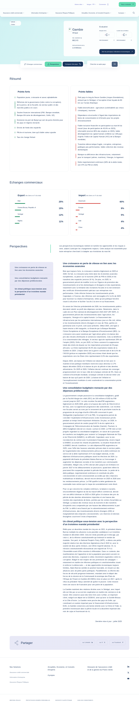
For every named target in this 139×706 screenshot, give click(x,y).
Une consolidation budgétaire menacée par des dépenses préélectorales (31, 279)
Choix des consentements (85, 700)
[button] (13, 13)
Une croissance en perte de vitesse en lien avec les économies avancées (31, 268)
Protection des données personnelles (38, 700)
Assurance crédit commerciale (19, 672)
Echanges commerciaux (34, 64)
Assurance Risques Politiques (19, 682)
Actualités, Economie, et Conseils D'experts (61, 668)
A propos (51, 675)
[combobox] (99, 65)
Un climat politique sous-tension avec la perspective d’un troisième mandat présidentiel (31, 291)
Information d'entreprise (17, 677)
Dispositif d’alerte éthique (63, 700)
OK (115, 64)
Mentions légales (15, 700)
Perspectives (54, 64)
